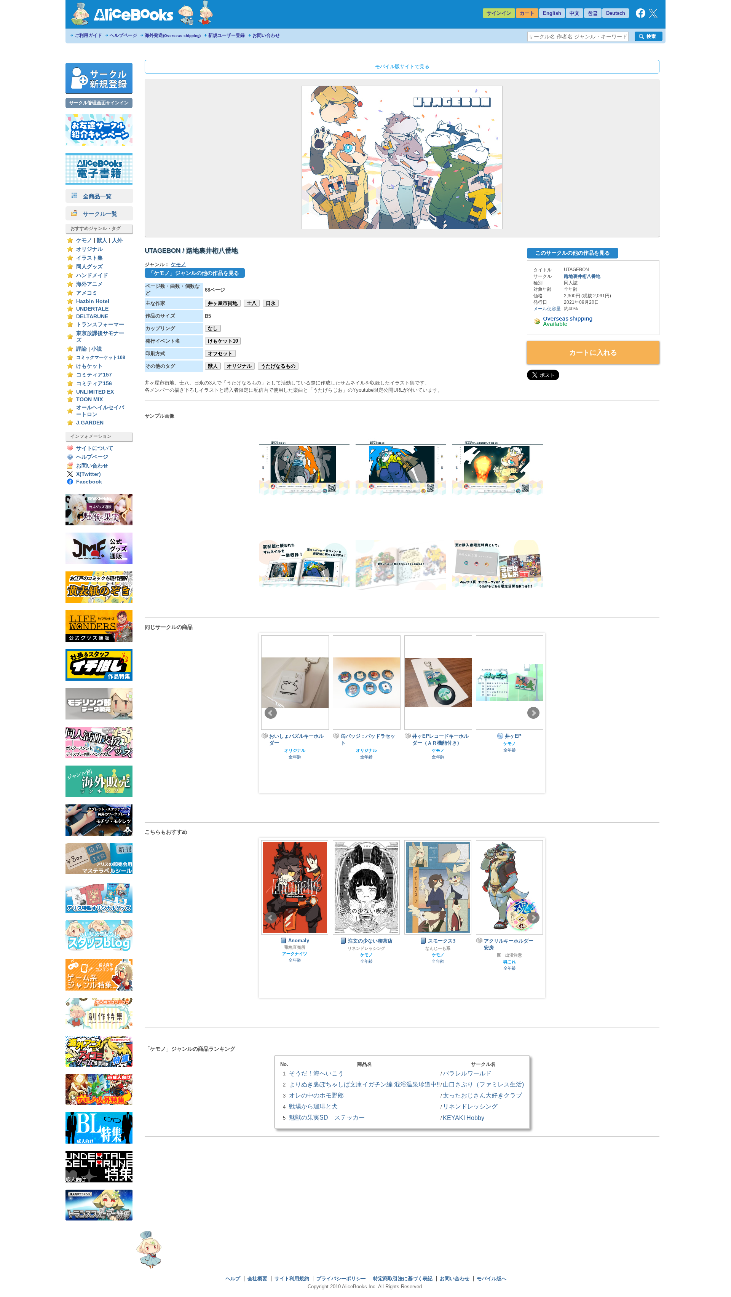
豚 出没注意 (437, 955)
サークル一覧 (97, 214)
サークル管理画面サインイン (99, 102)
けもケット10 (223, 341)
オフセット (220, 353)
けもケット (89, 366)
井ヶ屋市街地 (223, 303)
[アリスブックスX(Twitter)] (653, 16)
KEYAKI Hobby (463, 1117)
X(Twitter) (88, 474)
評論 (81, 349)
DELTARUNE (92, 316)
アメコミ (86, 293)
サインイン (499, 13)
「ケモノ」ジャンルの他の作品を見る (193, 273)
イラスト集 (89, 258)
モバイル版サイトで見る (402, 66)
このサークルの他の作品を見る (572, 253)
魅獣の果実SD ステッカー (327, 1117)
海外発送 (173, 35)
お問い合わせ (266, 35)
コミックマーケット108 (100, 357)
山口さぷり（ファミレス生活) (483, 1084)
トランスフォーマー (100, 324)
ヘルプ (232, 1278)
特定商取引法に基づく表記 (403, 1278)
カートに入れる (593, 352)
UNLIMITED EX (95, 392)
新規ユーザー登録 (226, 35)
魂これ (438, 961)
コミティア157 (94, 375)
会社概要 (257, 1278)
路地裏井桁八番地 (582, 276)
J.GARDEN (90, 423)
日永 (271, 303)
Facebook (89, 482)
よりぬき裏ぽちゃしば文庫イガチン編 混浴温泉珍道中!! (364, 1084)
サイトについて (94, 448)
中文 (574, 13)
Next (533, 713)
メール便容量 (547, 308)
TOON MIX (89, 399)
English (552, 13)
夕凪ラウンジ (509, 955)
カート (527, 13)
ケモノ (84, 240)
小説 (96, 349)
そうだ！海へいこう (316, 1073)
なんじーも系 (366, 948)
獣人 (102, 240)
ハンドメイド (92, 275)
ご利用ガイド (88, 35)
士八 (252, 303)
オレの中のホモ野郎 (316, 1095)
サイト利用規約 (292, 1278)
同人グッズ (89, 267)
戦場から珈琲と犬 (313, 1106)
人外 (117, 240)
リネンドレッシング (295, 948)
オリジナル (89, 249)
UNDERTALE (92, 309)
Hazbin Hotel (92, 301)
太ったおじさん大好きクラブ (482, 1095)
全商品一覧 (94, 196)
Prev (271, 713)
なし (213, 328)
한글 (593, 13)
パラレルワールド (467, 1073)
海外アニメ (89, 284)
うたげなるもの (278, 366)
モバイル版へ (491, 1278)
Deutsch (615, 13)
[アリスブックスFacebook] (640, 16)
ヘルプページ (123, 35)
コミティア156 (94, 383)
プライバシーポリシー (341, 1278)
